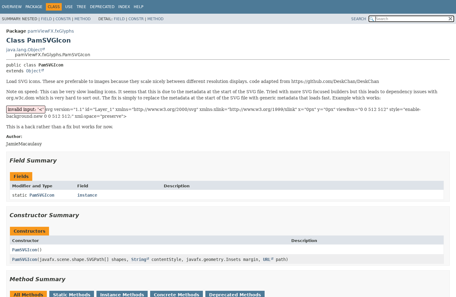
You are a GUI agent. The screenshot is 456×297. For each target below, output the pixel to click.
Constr (63, 19)
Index (124, 7)
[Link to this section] (61, 160)
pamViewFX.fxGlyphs (51, 31)
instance (87, 195)
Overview (12, 7)
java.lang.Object (24, 49)
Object (33, 70)
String (138, 259)
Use (69, 7)
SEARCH (358, 19)
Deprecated (102, 7)
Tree (81, 7)
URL (266, 259)
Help (138, 7)
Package (33, 7)
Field (46, 19)
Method (82, 19)
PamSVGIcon (41, 195)
